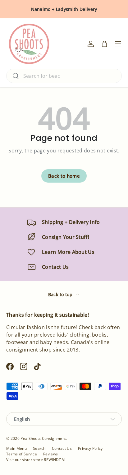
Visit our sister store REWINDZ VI (36, 459)
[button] (104, 44)
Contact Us (62, 448)
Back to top (61, 294)
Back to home (64, 176)
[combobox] (64, 76)
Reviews (50, 454)
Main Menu (16, 448)
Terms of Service (21, 454)
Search (39, 448)
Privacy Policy (90, 448)
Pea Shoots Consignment (43, 438)
